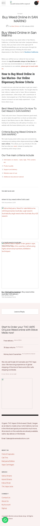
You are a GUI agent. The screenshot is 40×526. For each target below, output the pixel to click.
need (15, 146)
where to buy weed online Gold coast (15, 199)
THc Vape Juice (7, 486)
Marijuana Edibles (8, 461)
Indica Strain (6, 483)
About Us (5, 501)
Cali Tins (5, 457)
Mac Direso (15, 26)
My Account (6, 505)
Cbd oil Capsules (8, 454)
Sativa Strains (7, 476)
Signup (4, 508)
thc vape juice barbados (11, 292)
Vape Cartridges (8, 465)
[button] (5, 520)
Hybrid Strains (7, 479)
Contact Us (6, 497)
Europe (20, 13)
